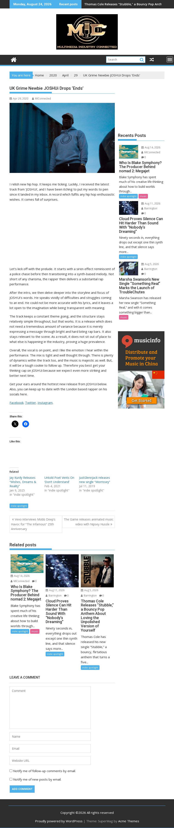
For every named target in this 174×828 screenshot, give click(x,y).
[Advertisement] (62, 235)
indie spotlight (19, 505)
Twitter (30, 402)
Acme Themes (128, 821)
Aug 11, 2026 (56, 590)
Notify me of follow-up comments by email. (44, 771)
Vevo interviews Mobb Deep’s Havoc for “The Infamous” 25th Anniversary (33, 524)
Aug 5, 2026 (91, 590)
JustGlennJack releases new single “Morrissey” (94, 480)
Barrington (55, 595)
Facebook (17, 402)
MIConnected (43, 98)
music (34, 631)
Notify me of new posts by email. (37, 779)
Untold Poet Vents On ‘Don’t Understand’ (59, 480)
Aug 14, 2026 (21, 576)
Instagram (45, 402)
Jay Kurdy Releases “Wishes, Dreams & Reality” (23, 482)
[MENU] (170, 59)
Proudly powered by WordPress (59, 821)
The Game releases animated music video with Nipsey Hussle (88, 521)
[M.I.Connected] (13, 59)
